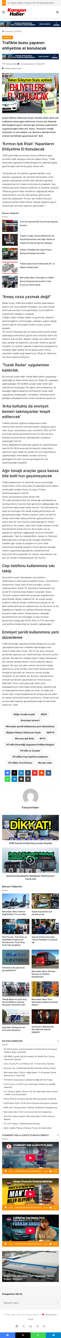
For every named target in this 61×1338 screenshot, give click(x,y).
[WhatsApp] (7, 779)
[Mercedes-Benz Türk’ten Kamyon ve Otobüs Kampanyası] (45, 959)
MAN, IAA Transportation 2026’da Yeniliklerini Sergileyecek (30, 1107)
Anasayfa (8, 31)
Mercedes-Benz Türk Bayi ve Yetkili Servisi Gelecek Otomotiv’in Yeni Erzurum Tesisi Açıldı (37, 281)
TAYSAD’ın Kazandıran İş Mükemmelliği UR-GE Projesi (28, 1080)
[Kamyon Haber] (17, 12)
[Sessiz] (50, 1171)
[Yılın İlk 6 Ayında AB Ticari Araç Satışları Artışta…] (10, 226)
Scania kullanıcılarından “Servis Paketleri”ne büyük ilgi (44, 939)
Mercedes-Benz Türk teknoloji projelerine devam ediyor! (45, 1002)
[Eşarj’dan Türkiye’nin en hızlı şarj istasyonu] (15, 1017)
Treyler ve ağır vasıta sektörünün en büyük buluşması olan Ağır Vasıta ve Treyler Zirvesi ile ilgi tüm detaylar (37, 239)
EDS (44, 714)
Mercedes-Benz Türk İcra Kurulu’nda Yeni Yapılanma (27, 1112)
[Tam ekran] (55, 1171)
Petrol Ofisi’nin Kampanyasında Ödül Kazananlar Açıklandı (30, 1099)
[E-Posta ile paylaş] (21, 779)
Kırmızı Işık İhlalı (25, 738)
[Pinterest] (35, 773)
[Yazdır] (28, 779)
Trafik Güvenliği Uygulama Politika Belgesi (31, 744)
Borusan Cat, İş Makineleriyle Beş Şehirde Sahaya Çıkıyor (30, 1068)
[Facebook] (7, 773)
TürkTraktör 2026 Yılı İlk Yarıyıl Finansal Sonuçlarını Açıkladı (30, 1103)
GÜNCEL (18, 31)
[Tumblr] (28, 773)
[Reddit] (41, 773)
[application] (30, 1158)
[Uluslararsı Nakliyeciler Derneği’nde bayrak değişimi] (45, 1016)
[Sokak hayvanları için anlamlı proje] (45, 901)
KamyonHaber (11, 64)
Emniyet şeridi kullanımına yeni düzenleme (30, 726)
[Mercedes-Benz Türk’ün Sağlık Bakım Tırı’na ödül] (15, 901)
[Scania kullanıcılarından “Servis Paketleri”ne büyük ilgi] (45, 926)
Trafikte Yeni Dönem (21, 762)
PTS (43, 738)
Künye (30, 1319)
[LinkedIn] (21, 773)
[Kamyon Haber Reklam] (30, 24)
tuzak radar (45, 762)
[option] (30, 1266)
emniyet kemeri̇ (31, 720)
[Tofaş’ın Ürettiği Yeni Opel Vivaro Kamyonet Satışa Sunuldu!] (10, 254)
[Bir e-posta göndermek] (18, 64)
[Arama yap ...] (57, 13)
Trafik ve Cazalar (31, 750)
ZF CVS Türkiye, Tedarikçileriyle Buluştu (22, 1123)
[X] (14, 773)
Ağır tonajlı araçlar (25, 714)
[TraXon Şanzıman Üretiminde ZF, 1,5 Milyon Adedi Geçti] (10, 268)
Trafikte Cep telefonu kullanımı (31, 756)
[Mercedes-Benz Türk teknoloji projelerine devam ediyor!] (45, 989)
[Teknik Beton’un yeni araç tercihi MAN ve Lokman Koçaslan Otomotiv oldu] (15, 989)
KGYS (51, 732)
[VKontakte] (48, 773)
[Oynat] (5, 1171)
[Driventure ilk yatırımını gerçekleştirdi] (15, 957)
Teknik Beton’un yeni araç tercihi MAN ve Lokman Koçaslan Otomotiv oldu (14, 1002)
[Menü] (3, 13)
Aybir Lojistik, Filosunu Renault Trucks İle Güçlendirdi (27, 1128)
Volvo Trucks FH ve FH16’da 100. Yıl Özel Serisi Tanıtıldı (29, 1064)
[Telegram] (14, 779)
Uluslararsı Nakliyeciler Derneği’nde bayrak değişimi (43, 1029)
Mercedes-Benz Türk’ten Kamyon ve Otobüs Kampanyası (43, 974)
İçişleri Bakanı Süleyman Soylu (24, 732)
